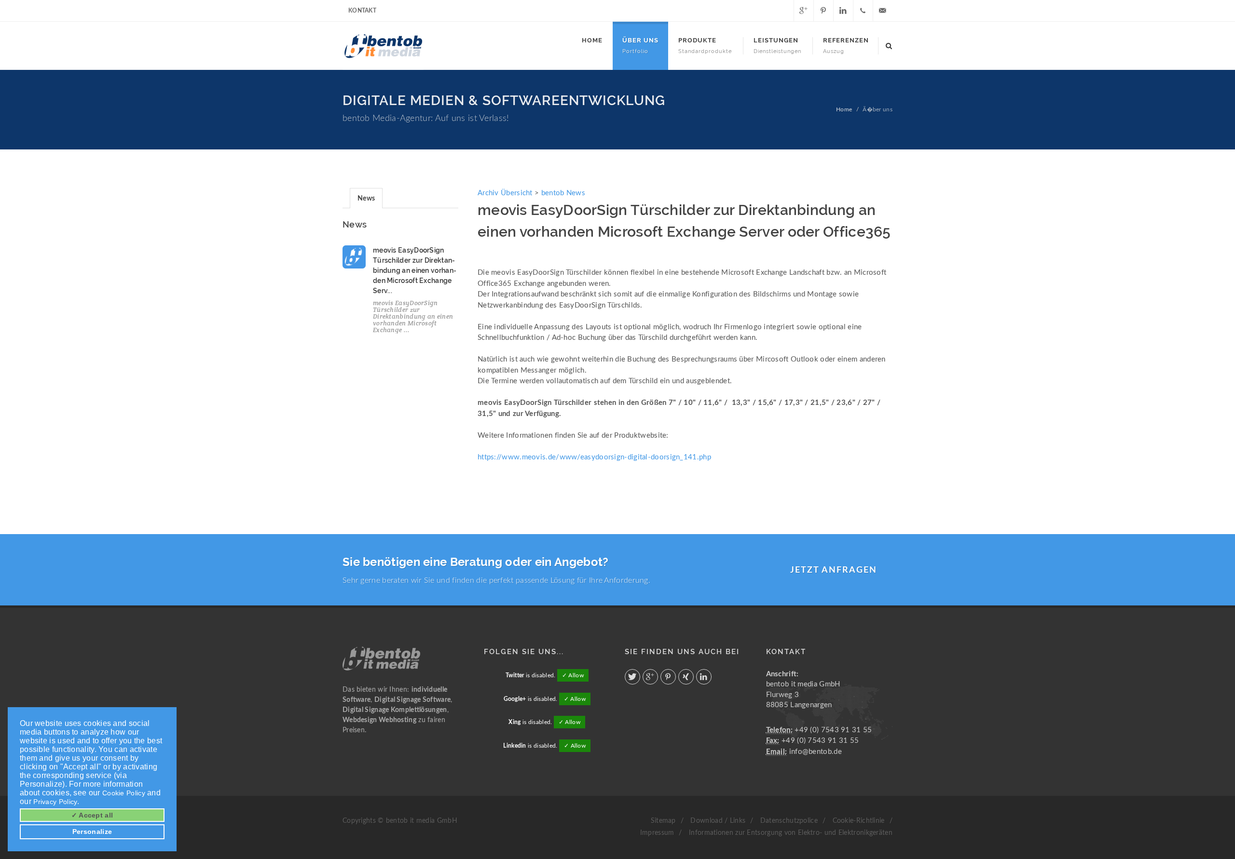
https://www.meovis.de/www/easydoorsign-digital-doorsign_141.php (594, 457)
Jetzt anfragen (833, 570)
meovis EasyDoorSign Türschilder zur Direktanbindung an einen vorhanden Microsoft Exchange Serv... (414, 270)
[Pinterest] (823, 10)
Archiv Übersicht (505, 193)
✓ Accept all (92, 815)
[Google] (803, 10)
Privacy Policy (55, 801)
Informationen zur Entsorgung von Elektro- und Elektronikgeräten (790, 833)
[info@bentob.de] (882, 10)
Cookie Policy (123, 793)
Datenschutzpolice (789, 821)
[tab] (366, 198)
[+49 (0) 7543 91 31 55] (863, 10)
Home (844, 109)
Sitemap (663, 821)
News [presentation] (366, 198)
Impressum (657, 833)
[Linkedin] (843, 10)
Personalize (92, 831)
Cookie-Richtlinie (859, 821)
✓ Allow (573, 675)
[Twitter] (784, 10)
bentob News (563, 193)
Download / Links (717, 821)
